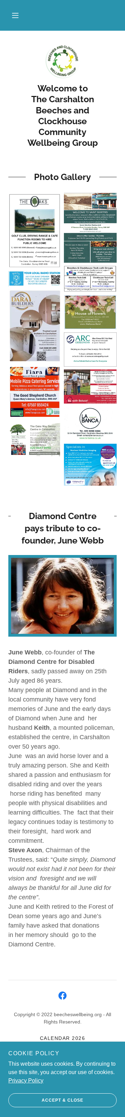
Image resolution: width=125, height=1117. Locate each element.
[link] (62, 61)
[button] (15, 15)
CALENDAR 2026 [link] (62, 1038)
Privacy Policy (25, 1081)
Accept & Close (62, 1100)
